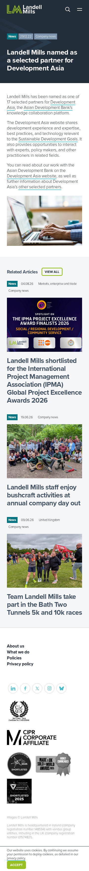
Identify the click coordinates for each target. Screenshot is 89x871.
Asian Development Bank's (48, 107)
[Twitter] (37, 688)
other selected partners (40, 187)
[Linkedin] (13, 688)
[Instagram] (49, 688)
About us (15, 646)
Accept (16, 865)
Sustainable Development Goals (48, 139)
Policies (14, 658)
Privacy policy (20, 664)
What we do (18, 652)
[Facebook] (25, 688)
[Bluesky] (61, 688)
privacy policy (16, 858)
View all (52, 272)
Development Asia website (31, 176)
